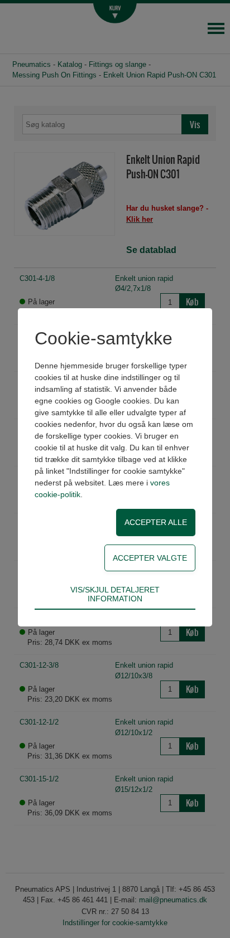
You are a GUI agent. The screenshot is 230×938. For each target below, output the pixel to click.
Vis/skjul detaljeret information (115, 594)
